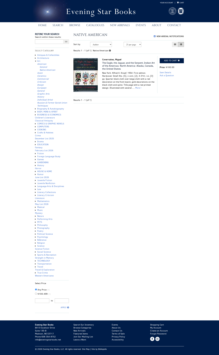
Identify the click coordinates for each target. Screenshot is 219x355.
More (138, 87)
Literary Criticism (45, 195)
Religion (41, 243)
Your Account (166, 2)
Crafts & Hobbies (45, 132)
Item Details (165, 72)
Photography (43, 228)
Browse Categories (82, 327)
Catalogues (95, 25)
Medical (41, 207)
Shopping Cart (157, 324)
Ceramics (41, 76)
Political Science (45, 234)
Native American (47, 70)
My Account (155, 327)
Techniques (42, 105)
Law (39, 189)
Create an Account (159, 330)
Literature (39, 198)
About (156, 25)
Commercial (43, 79)
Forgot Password (158, 333)
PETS (39, 222)
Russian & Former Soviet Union (52, 102)
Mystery (38, 213)
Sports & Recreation (46, 254)
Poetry (40, 231)
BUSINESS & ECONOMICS (49, 114)
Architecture (43, 58)
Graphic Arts (43, 93)
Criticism (41, 82)
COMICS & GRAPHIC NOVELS (50, 123)
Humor (40, 174)
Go (66, 41)
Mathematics (43, 201)
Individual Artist (45, 99)
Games (40, 159)
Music (40, 210)
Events (141, 25)
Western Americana (44, 275)
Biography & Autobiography (50, 108)
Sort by (76, 44)
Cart (181, 2)
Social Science (44, 251)
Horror (38, 168)
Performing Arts (44, 219)
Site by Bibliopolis (99, 349)
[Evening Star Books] (96, 13)
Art (38, 61)
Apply (63, 307)
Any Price (43, 289)
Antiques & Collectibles (48, 55)
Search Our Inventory (83, 324)
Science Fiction (42, 249)
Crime (38, 135)
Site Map (86, 349)
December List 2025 (44, 138)
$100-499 (44, 294)
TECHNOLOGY (43, 260)
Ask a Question (167, 75)
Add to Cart (170, 60)
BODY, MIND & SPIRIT (47, 111)
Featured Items (80, 333)
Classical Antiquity (44, 120)
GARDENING (43, 162)
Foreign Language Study (48, 156)
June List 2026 (42, 177)
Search (58, 25)
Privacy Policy (118, 336)
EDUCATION (42, 144)
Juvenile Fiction (44, 180)
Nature (40, 216)
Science (40, 246)
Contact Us (117, 330)
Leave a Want (79, 339)
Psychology (42, 237)
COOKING (41, 129)
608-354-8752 (48, 336)
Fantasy (38, 147)
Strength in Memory (44, 257)
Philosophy (42, 225)
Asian (40, 73)
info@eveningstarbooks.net (48, 339)
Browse (74, 25)
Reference (41, 240)
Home (42, 25)
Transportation (44, 263)
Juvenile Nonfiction (46, 183)
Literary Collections (46, 192)
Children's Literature (45, 117)
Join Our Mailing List (83, 336)
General (43, 67)
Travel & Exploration (45, 269)
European (41, 87)
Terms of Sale (118, 333)
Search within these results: (48, 37)
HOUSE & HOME (44, 171)
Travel (40, 266)
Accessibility (118, 339)
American (41, 64)
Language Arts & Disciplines (50, 186)
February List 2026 (44, 150)
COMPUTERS (43, 126)
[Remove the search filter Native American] (110, 50)
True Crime (42, 272)
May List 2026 (41, 204)
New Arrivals (120, 25)
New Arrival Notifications (170, 36)
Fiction (40, 153)
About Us (116, 327)
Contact (174, 25)
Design (40, 84)
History (40, 96)
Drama (40, 141)
